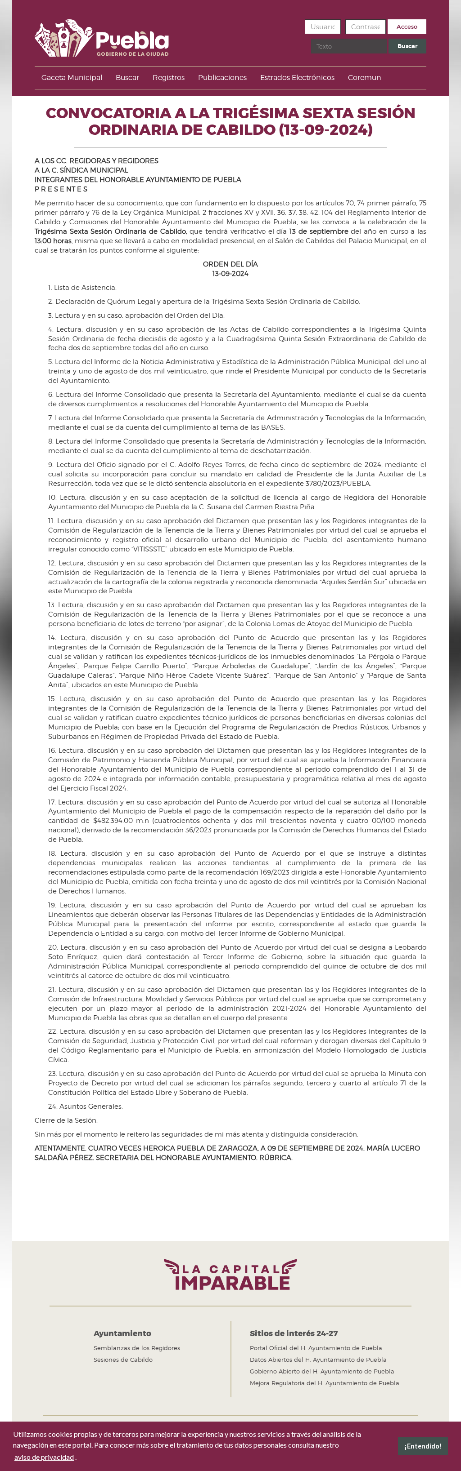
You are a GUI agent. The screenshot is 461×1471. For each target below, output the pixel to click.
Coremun (364, 77)
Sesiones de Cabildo (123, 1359)
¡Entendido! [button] (423, 1446)
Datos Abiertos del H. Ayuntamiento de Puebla (318, 1359)
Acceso (407, 27)
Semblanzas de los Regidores (137, 1347)
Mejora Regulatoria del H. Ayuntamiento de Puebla (324, 1383)
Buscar (407, 46)
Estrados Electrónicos (297, 77)
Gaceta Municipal (71, 77)
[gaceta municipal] (102, 35)
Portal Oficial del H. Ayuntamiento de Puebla (316, 1347)
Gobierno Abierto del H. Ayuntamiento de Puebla (322, 1371)
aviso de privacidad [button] (44, 1457)
